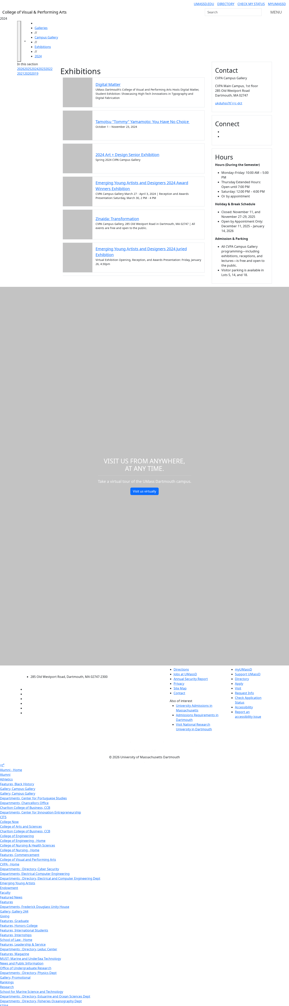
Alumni (5, 774)
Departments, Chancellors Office (24, 803)
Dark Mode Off (144, 751)
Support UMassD (247, 674)
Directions (181, 669)
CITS (3, 817)
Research (7, 987)
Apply (239, 683)
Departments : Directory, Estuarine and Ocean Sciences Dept (45, 996)
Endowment (9, 888)
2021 (20, 73)
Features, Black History (17, 784)
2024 (38, 56)
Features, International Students (24, 930)
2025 (27, 69)
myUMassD (277, 4)
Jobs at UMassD (185, 674)
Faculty (5, 892)
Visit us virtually (144, 491)
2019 (34, 73)
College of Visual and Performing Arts (28, 859)
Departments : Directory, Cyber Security (29, 869)
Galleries (41, 28)
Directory (225, 4)
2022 (48, 69)
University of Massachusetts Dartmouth (71, 669)
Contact (179, 693)
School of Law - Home (16, 940)
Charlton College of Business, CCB (25, 807)
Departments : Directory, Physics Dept (28, 973)
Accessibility (244, 707)
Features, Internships (16, 935)
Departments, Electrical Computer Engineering (35, 874)
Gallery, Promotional (15, 977)
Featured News (11, 897)
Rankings (7, 982)
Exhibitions (43, 47)
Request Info (244, 693)
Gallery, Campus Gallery (17, 789)
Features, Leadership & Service (23, 944)
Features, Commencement (19, 855)
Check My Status (251, 4)
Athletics (6, 779)
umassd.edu (204, 4)
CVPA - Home (9, 864)
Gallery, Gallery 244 (14, 911)
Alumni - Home (11, 770)
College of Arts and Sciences (21, 826)
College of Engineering (17, 836)
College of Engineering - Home (22, 840)
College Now (9, 822)
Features (6, 902)
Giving (4, 916)
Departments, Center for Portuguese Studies (33, 798)
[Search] (258, 12)
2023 (41, 69)
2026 (20, 69)
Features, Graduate (14, 921)
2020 (27, 73)
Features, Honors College (19, 925)
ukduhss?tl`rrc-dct (228, 103)
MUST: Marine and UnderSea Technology (30, 958)
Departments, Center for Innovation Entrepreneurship (40, 812)
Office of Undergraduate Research (25, 968)
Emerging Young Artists (17, 883)
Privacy (179, 683)
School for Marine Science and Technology (31, 991)
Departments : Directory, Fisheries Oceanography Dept (41, 1001)
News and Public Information (21, 963)
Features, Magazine (14, 954)
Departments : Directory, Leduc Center (28, 949)
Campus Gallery (46, 37)
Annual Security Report (191, 679)
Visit (238, 688)
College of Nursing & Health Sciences (27, 845)
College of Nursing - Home (19, 850)
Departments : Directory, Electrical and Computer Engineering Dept (50, 878)
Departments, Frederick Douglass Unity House (34, 907)
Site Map (180, 688)
